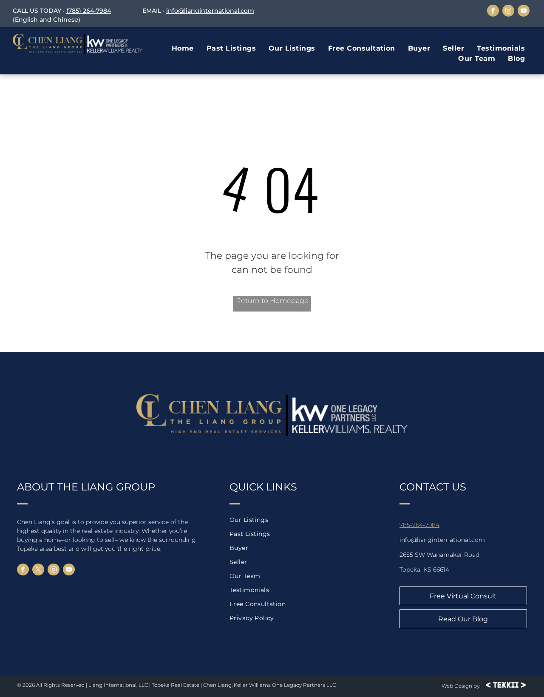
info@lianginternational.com (210, 10)
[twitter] (38, 571)
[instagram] (508, 12)
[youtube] (524, 12)
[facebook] (493, 12)
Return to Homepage (272, 301)
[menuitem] (182, 48)
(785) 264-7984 (88, 10)
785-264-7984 (419, 525)
